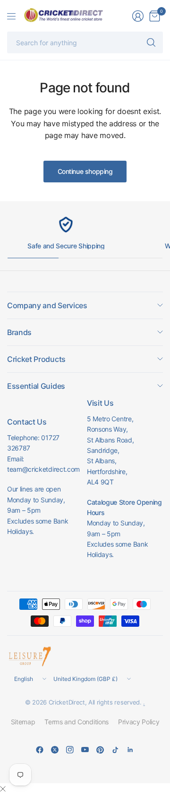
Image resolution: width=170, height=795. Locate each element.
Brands (19, 332)
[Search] (151, 42)
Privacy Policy (139, 722)
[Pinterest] (100, 749)
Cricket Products (36, 359)
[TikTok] (115, 749)
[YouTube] (85, 749)
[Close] (3, 789)
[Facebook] (39, 749)
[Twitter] (54, 749)
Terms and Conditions (76, 722)
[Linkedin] (130, 749)
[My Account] (137, 16)
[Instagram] (69, 749)
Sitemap (23, 722)
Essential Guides (36, 386)
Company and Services (47, 305)
